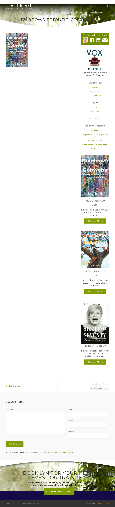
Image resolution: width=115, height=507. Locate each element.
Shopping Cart (97, 12)
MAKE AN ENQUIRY (60, 491)
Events (64, 12)
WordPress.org (95, 118)
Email (70, 421)
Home (21, 12)
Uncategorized (95, 95)
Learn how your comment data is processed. (55, 452)
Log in (95, 108)
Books (41, 12)
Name (70, 410)
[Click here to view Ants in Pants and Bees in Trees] (95, 249)
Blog (72, 12)
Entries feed (95, 111)
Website (71, 431)
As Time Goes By (95, 140)
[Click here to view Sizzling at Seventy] (95, 322)
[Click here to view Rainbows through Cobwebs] (95, 176)
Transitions (94, 148)
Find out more (94, 221)
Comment (9, 410)
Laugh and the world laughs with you (95, 135)
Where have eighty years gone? (95, 144)
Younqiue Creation (102, 503)
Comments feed (95, 115)
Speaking (53, 12)
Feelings (94, 131)
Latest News (94, 91)
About (30, 12)
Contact (82, 12)
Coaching (94, 87)
